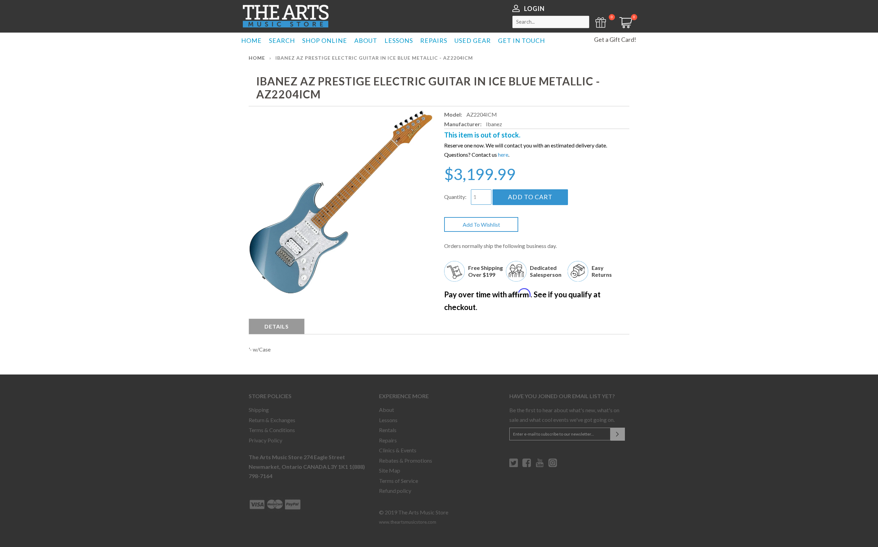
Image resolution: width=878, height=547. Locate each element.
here (503, 154)
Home (257, 58)
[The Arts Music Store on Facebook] (526, 465)
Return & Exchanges (272, 420)
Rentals (387, 430)
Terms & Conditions (272, 430)
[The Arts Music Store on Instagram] (552, 465)
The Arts (286, 16)
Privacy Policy (265, 440)
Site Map (389, 470)
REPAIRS (433, 40)
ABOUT (365, 40)
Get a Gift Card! (615, 39)
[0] (623, 26)
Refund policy (395, 490)
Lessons (388, 420)
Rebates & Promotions (405, 460)
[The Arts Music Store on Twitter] (513, 465)
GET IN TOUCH (521, 40)
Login (534, 8)
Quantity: (455, 196)
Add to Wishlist (481, 224)
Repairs (388, 440)
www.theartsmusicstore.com (407, 522)
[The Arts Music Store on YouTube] (539, 465)
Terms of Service (398, 480)
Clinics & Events (397, 450)
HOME (251, 40)
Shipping (259, 409)
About (386, 409)
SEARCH (282, 40)
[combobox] (550, 22)
